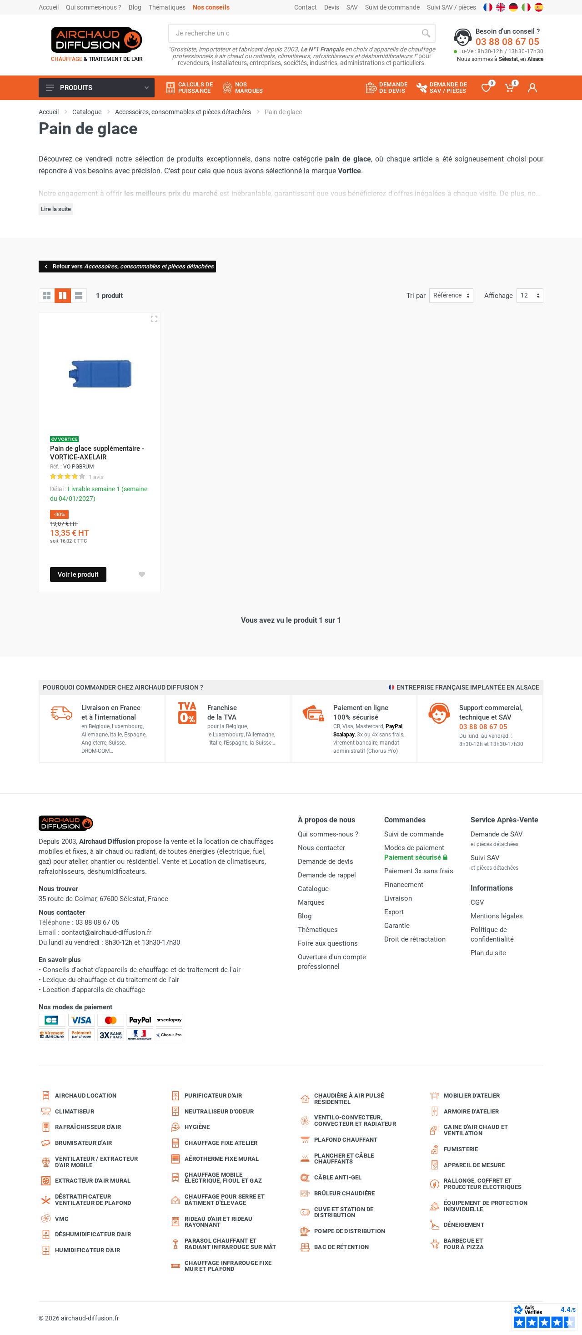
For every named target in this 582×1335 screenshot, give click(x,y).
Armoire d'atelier (471, 1111)
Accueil (49, 7)
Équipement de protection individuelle (485, 1206)
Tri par (416, 296)
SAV (352, 7)
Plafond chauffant (345, 1139)
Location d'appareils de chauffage (94, 990)
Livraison (398, 898)
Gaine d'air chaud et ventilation (476, 1130)
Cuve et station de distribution (344, 1212)
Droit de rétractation (415, 939)
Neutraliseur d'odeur (219, 1111)
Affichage (498, 296)
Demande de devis (325, 861)
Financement (403, 885)
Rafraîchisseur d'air (88, 1126)
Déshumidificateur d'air (93, 1234)
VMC (62, 1218)
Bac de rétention (341, 1247)
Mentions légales (497, 916)
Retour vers (133, 266)
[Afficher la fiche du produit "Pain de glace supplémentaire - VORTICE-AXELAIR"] (154, 319)
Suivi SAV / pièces (451, 7)
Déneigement (464, 1224)
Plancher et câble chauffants (344, 1158)
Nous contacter (321, 848)
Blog (135, 7)
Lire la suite (56, 209)
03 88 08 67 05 (507, 41)
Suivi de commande (392, 7)
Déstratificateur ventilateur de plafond (93, 1199)
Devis (331, 7)
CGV (477, 902)
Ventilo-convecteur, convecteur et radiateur (355, 1120)
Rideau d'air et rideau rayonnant (219, 1222)
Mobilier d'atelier (472, 1095)
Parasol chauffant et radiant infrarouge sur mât (230, 1243)
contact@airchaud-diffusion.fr (106, 932)
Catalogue (313, 889)
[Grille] (47, 295)
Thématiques (167, 7)
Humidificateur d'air (87, 1250)
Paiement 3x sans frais (418, 871)
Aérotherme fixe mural (222, 1158)
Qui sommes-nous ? (93, 7)
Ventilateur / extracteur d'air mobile (96, 1162)
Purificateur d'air (213, 1095)
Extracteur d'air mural (93, 1180)
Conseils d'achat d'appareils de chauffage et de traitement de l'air (142, 970)
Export (394, 912)
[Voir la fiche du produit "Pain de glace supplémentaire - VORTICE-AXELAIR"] (100, 373)
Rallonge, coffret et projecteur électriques (483, 1183)
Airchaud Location (85, 1095)
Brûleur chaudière (344, 1193)
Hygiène (197, 1126)
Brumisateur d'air (83, 1142)
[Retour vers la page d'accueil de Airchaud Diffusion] (96, 39)
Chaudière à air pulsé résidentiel (349, 1098)
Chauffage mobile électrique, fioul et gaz (223, 1177)
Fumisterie (461, 1149)
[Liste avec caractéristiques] (78, 295)
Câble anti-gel (338, 1177)
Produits (76, 88)
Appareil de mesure (474, 1165)
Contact (305, 7)
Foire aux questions (328, 943)
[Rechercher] (426, 33)
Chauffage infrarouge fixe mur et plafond (228, 1266)
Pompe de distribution (349, 1231)
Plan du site (488, 953)
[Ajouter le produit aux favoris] (142, 574)
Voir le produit (78, 574)
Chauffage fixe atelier (221, 1142)
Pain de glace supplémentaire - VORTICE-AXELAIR (97, 452)
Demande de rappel (327, 875)
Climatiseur (74, 1111)
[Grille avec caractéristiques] (63, 295)
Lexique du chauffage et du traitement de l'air (111, 980)
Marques (311, 902)
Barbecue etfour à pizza (464, 1243)
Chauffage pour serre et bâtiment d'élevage (225, 1199)
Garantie (397, 926)
